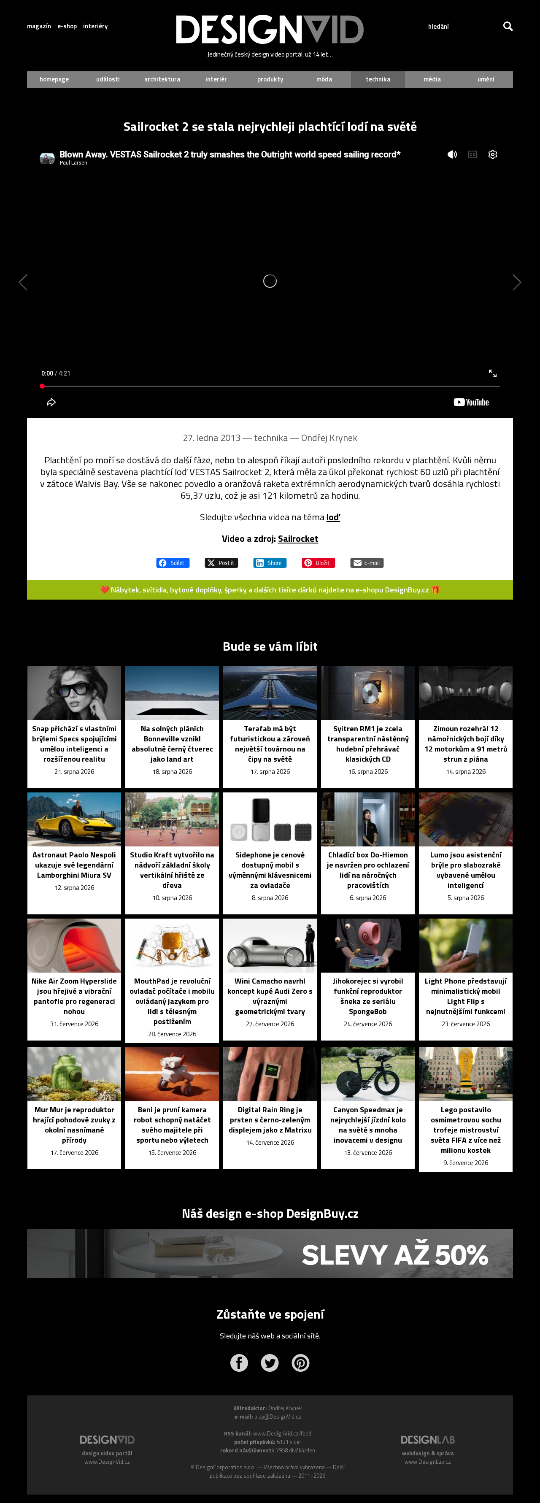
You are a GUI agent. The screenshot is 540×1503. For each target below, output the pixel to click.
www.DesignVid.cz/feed (282, 1433)
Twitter (270, 1363)
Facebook (239, 1363)
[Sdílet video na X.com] (221, 559)
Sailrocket (298, 538)
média (432, 79)
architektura (162, 79)
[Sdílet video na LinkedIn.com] (270, 559)
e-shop (67, 26)
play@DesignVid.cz (277, 1416)
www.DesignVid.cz (107, 1461)
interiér (216, 79)
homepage (54, 79)
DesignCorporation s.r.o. (226, 1467)
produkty (270, 79)
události (108, 79)
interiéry (95, 26)
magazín (39, 26)
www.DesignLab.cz (428, 1461)
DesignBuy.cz (407, 589)
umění (486, 79)
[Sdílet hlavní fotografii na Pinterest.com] (318, 559)
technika (378, 79)
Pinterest (301, 1363)
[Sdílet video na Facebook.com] (173, 559)
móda (324, 79)
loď (333, 517)
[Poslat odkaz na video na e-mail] (367, 559)
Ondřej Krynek (329, 437)
